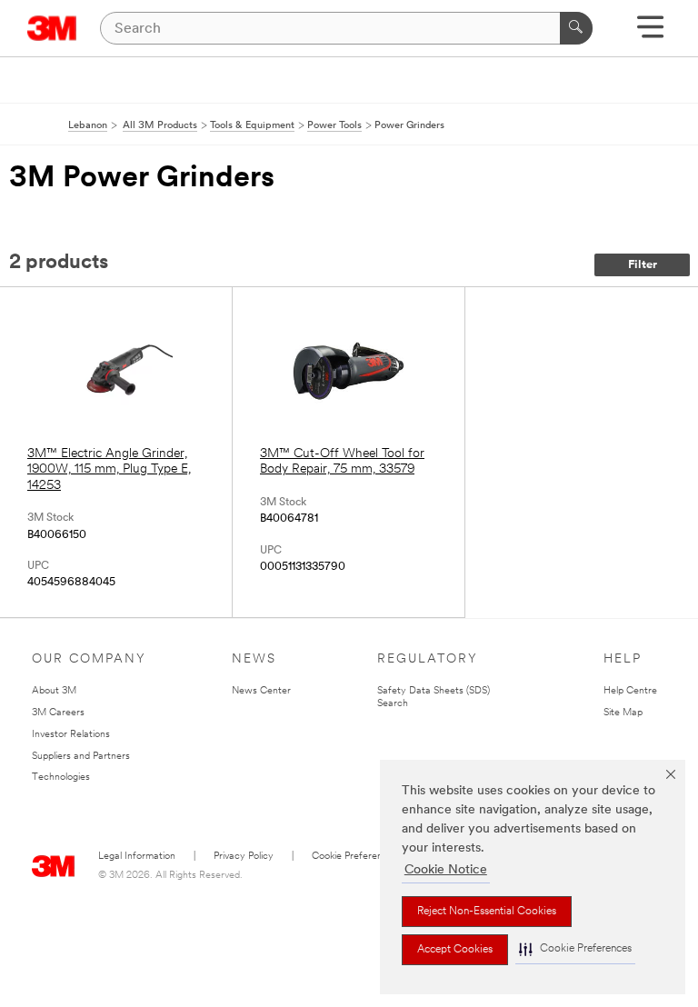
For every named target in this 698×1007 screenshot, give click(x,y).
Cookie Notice (445, 870)
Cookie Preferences (355, 857)
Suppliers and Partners (81, 757)
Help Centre (630, 691)
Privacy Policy (244, 857)
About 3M (54, 691)
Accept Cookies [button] (455, 949)
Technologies (61, 778)
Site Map (623, 713)
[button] (575, 949)
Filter (642, 265)
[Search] (576, 28)
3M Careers (58, 713)
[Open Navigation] (650, 33)
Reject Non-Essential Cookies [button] (486, 911)
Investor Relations (71, 735)
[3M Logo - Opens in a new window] (52, 28)
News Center (261, 691)
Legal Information (136, 857)
